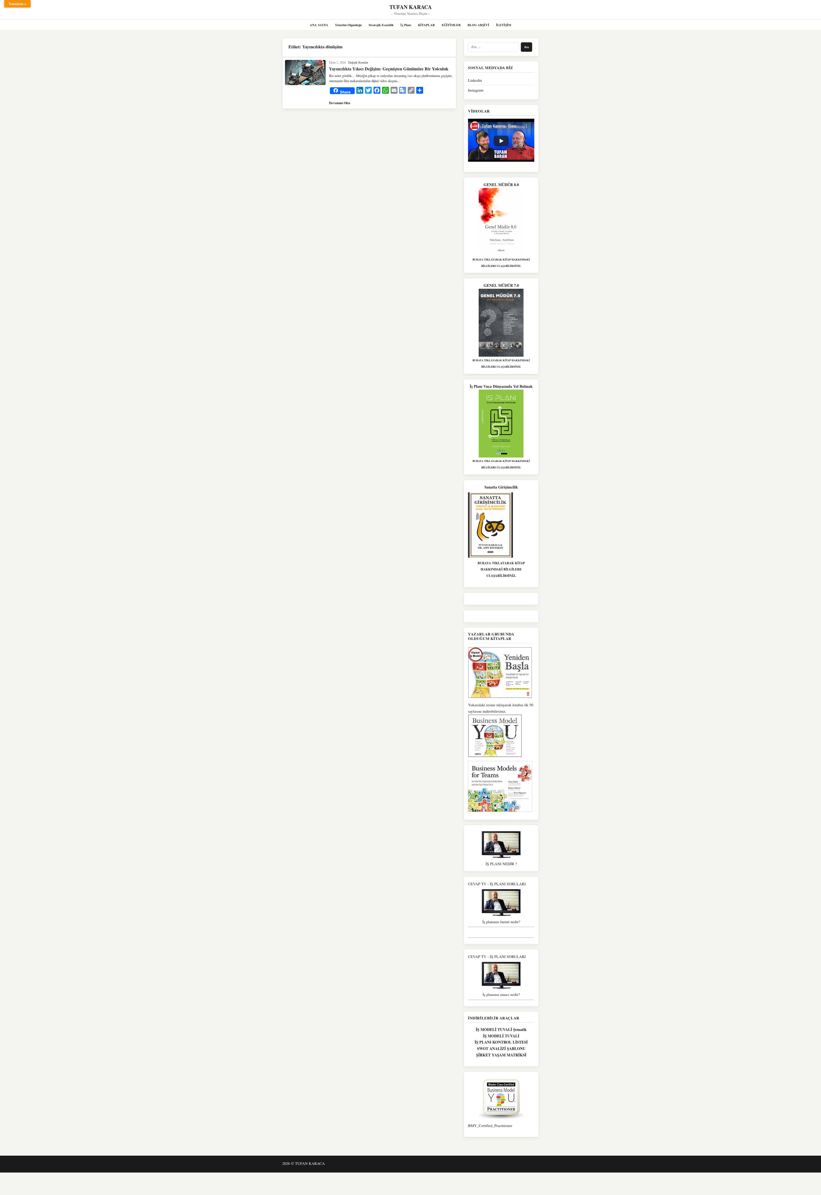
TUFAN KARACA (410, 7)
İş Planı (405, 25)
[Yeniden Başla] (501, 672)
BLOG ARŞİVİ (478, 25)
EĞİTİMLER (451, 25)
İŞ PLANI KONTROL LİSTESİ (501, 1042)
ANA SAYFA (319, 25)
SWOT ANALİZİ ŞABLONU (501, 1048)
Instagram (475, 90)
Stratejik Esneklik (381, 25)
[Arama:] (493, 47)
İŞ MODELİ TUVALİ (501, 1036)
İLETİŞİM (503, 25)
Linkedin (475, 80)
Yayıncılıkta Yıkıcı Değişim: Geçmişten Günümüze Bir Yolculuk (388, 68)
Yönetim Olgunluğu (348, 25)
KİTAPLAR (426, 25)
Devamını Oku (339, 102)
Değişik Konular (358, 62)
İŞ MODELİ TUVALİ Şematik (501, 1029)
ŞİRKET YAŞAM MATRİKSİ (501, 1055)
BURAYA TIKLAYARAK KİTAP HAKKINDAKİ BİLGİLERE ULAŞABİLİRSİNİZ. (501, 569)
